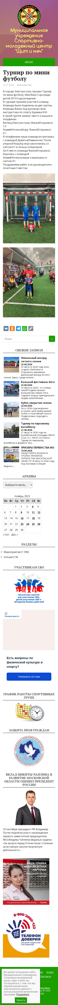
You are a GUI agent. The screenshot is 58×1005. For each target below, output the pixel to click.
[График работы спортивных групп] (29, 712)
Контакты (46, 976)
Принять (20, 1000)
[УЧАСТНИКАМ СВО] (29, 588)
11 (33, 512)
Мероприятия (24, 84)
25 (33, 524)
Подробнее (22, 994)
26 (38, 524)
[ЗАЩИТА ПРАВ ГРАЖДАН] (29, 751)
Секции (8, 557)
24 (27, 524)
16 (22, 518)
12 (38, 512)
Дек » (14, 534)
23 (22, 524)
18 (33, 518)
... (34, 377)
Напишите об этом (29, 676)
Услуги (49, 972)
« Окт (6, 534)
